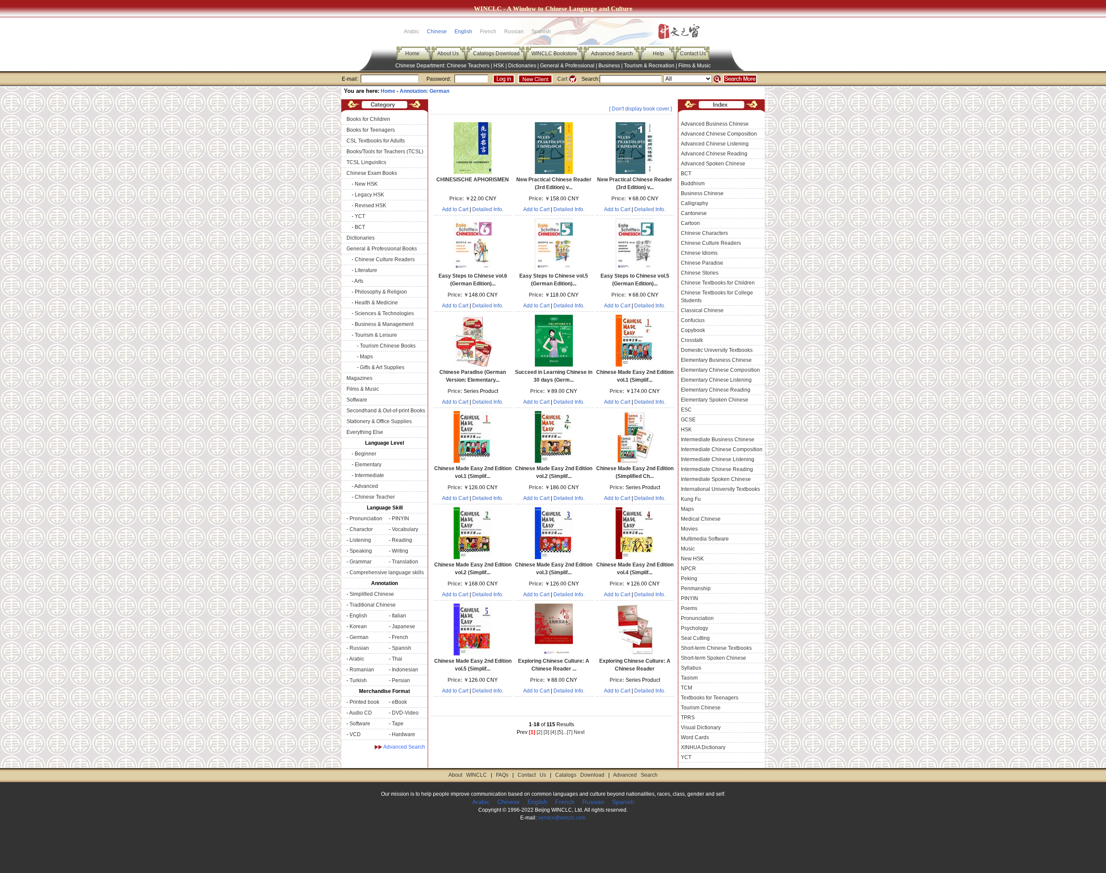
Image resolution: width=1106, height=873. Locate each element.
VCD (355, 734)
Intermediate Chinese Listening (717, 459)
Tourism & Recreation (649, 66)
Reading (402, 540)
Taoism (689, 678)
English (463, 31)
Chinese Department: (421, 66)
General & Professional (567, 66)
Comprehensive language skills (387, 572)
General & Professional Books (381, 249)
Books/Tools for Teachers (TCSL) (384, 152)
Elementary (368, 465)
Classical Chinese (702, 310)
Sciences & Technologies (384, 313)
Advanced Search (612, 54)
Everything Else (364, 432)
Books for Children (368, 119)
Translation (405, 562)
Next (579, 732)
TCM (686, 688)
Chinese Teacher (375, 497)
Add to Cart (455, 209)
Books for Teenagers (370, 130)
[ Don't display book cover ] (640, 109)
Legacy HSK (369, 195)
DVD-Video (405, 713)
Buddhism (693, 183)
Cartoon (690, 223)
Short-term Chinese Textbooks (716, 648)
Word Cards (695, 737)
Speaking (361, 551)
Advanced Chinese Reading (714, 154)
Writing (400, 551)
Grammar (361, 562)
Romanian (362, 670)
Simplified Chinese (372, 594)
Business (609, 66)
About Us (448, 54)
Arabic (356, 659)
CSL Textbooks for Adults (375, 141)
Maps (366, 357)
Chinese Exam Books (371, 173)
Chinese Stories (699, 273)
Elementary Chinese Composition (720, 370)
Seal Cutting (695, 638)
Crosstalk (692, 340)
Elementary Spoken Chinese (714, 400)
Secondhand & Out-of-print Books (385, 411)
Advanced (366, 486)
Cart (562, 79)
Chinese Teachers (468, 66)
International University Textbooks (720, 489)
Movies (689, 529)
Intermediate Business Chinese (717, 439)
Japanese (403, 626)
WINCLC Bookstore (554, 54)
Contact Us (693, 54)
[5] (560, 732)
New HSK (366, 184)
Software (356, 400)
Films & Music (694, 66)
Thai (397, 659)
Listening (360, 540)
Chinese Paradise (702, 263)
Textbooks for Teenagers (709, 698)
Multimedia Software (705, 539)
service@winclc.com (562, 818)
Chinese (437, 31)
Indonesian (405, 670)
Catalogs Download (496, 54)
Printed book (364, 702)
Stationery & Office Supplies (379, 421)
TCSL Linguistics (366, 162)
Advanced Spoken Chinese (713, 164)
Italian (399, 616)
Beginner (365, 454)
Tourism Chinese (701, 708)
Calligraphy (694, 203)
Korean (358, 626)
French (400, 637)
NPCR (688, 569)
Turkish (358, 680)
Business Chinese (702, 193)
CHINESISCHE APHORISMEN (472, 180)
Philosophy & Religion (381, 292)
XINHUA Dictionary (703, 747)
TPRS (688, 718)
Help (658, 54)
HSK (498, 66)
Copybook (693, 330)
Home (412, 54)
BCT (360, 227)
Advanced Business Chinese (715, 124)
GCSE (688, 420)
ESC (686, 410)
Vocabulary (405, 529)
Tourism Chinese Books (388, 346)
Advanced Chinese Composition (719, 134)
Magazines (359, 378)
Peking (689, 579)
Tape (398, 724)
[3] (546, 732)
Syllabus (691, 668)
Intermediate (369, 475)
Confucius (693, 320)
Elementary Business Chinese (716, 360)
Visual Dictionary (701, 727)
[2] (539, 732)
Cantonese (694, 213)
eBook (399, 702)
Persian (401, 680)
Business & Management (384, 324)
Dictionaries (522, 66)
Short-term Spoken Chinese (713, 658)
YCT (360, 216)
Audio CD (360, 713)
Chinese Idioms (699, 253)
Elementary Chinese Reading (715, 390)
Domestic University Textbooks (717, 350)
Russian (359, 648)
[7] (569, 732)
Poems (689, 608)
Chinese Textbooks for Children (718, 283)
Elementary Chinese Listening (716, 380)
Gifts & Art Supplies (382, 367)
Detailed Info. (487, 209)
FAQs (502, 775)
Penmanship (696, 588)
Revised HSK (370, 205)
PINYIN (400, 519)
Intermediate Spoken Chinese (716, 479)
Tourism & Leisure (376, 335)
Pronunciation (366, 519)
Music (688, 549)
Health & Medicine (376, 303)
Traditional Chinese (373, 605)
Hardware (403, 734)
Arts (358, 281)
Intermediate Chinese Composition (722, 449)
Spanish (401, 648)
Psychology (694, 628)
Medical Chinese (701, 519)
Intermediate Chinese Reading (717, 469)
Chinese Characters (704, 233)
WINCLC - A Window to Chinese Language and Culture (553, 8)
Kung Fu (691, 499)
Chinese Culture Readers (385, 259)
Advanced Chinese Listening (715, 144)
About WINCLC (467, 775)
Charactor (361, 529)
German (359, 637)
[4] (553, 732)
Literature (366, 270)
